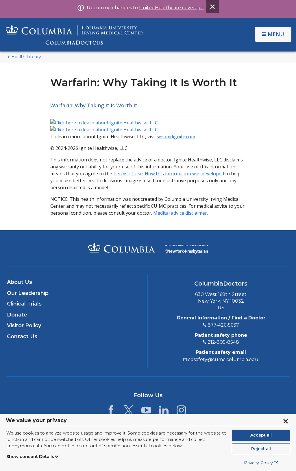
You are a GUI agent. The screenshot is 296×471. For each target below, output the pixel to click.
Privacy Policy (258, 463)
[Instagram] (181, 411)
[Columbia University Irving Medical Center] (121, 248)
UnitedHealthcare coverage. (171, 7)
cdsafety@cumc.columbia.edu (223, 359)
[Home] (74, 35)
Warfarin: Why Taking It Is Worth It (93, 105)
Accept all (261, 435)
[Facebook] (111, 411)
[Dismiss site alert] (212, 6)
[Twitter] (128, 411)
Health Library (26, 56)
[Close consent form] (285, 421)
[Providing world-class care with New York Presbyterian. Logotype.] (186, 248)
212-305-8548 (223, 342)
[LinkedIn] (164, 411)
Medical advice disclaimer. (180, 213)
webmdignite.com (176, 136)
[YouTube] (146, 411)
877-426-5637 (223, 325)
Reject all (261, 448)
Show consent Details (30, 456)
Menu (276, 34)
